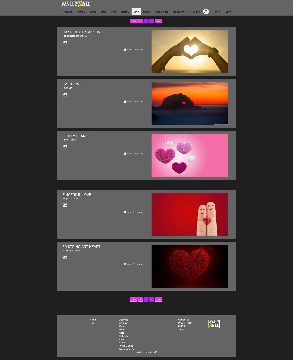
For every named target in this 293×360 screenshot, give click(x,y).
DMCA (181, 326)
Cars (113, 11)
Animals (81, 11)
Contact (196, 11)
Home (93, 319)
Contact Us (184, 319)
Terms (181, 329)
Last (158, 21)
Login (228, 11)
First (134, 21)
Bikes (103, 11)
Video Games (161, 11)
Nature (146, 11)
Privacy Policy (185, 322)
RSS (92, 322)
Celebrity (124, 11)
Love (136, 11)
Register (217, 11)
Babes (93, 11)
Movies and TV (180, 11)
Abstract (68, 11)
